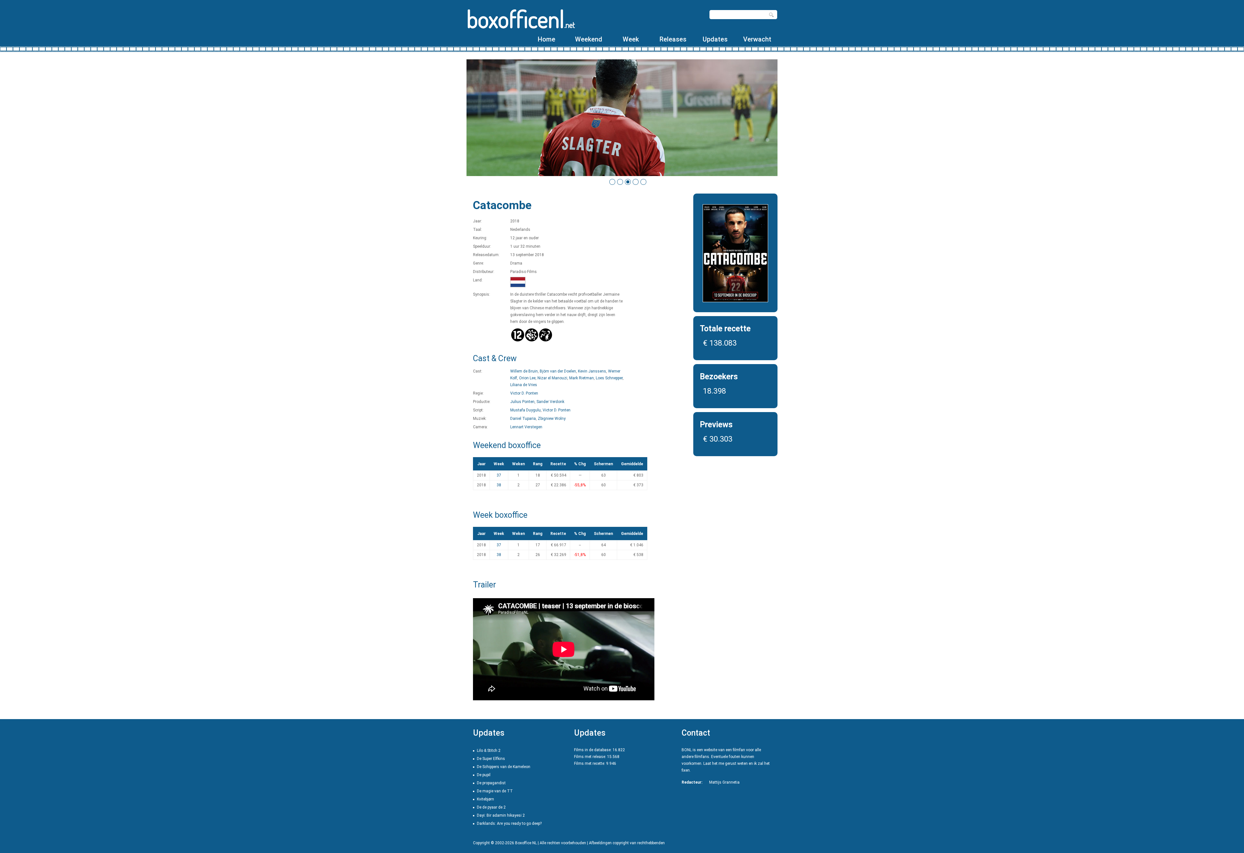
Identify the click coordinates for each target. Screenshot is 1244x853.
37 (499, 475)
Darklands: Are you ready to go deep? (509, 823)
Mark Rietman (581, 378)
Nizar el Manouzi (552, 378)
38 (499, 485)
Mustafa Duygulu (525, 410)
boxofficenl (520, 18)
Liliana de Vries (523, 385)
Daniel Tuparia (523, 418)
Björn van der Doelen (558, 371)
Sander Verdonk (550, 401)
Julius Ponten (522, 401)
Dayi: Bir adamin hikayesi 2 (501, 815)
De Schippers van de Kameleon (503, 766)
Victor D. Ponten (524, 393)
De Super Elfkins (491, 758)
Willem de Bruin (524, 371)
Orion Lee (527, 378)
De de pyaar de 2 (491, 807)
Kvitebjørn (485, 799)
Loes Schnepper (609, 378)
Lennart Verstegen (526, 427)
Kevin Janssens (592, 371)
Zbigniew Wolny (552, 418)
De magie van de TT (495, 791)
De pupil (483, 775)
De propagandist (491, 783)
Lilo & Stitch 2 (489, 750)
